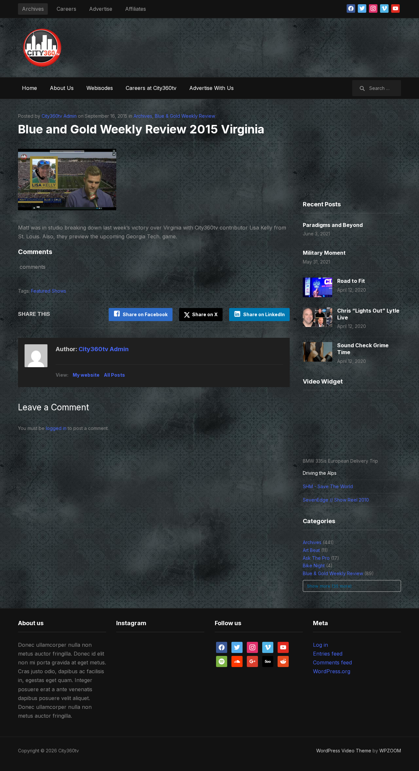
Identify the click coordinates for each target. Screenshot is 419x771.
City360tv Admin (59, 116)
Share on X (204, 314)
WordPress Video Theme (343, 750)
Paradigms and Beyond (333, 225)
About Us (62, 88)
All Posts (114, 375)
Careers (66, 9)
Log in (320, 645)
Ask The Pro (316, 558)
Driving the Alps (320, 473)
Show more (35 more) (329, 586)
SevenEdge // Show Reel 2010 (336, 500)
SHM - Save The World (328, 486)
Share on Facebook (145, 314)
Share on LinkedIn (264, 314)
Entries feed (327, 653)
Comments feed (332, 662)
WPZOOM (390, 750)
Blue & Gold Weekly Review (185, 116)
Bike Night (314, 565)
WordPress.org (331, 671)
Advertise (100, 9)
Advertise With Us (211, 88)
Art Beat (311, 550)
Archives (33, 9)
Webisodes (99, 88)
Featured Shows (48, 291)
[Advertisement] (282, 46)
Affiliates (135, 9)
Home (29, 88)
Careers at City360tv (151, 88)
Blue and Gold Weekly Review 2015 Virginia (141, 129)
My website (86, 375)
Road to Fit (351, 281)
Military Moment (324, 252)
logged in (56, 428)
